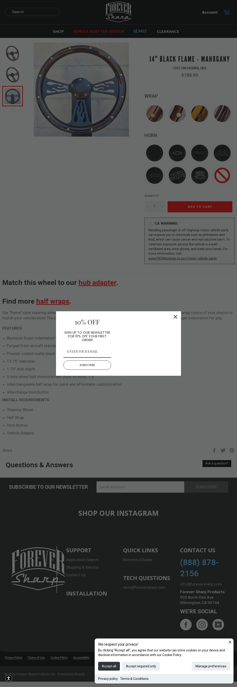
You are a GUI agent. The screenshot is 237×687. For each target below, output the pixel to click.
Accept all (109, 666)
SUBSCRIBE (87, 365)
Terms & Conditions (134, 679)
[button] (9, 678)
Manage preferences (211, 666)
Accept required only (141, 666)
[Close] (230, 641)
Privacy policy (108, 679)
